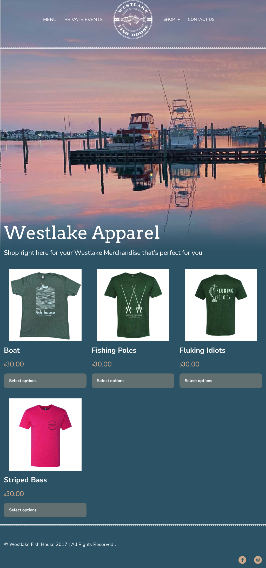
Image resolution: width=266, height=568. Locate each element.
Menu (50, 19)
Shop (169, 19)
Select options (23, 381)
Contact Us (201, 19)
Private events (83, 19)
